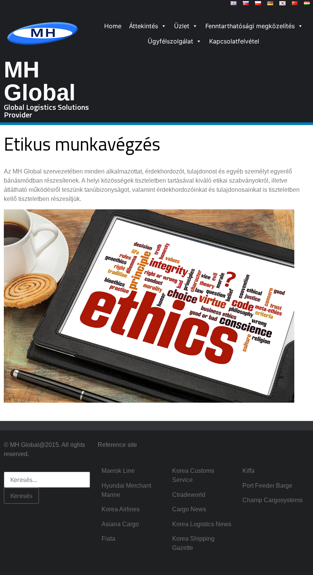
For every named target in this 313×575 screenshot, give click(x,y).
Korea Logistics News (201, 524)
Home (112, 26)
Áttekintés (143, 26)
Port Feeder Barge (267, 485)
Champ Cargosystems (272, 500)
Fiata (108, 538)
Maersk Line (118, 470)
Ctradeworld (188, 494)
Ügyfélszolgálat (170, 41)
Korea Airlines (121, 509)
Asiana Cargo (120, 524)
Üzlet (181, 26)
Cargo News (189, 509)
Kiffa (248, 470)
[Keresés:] (47, 480)
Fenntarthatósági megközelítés (250, 26)
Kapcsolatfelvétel (234, 41)
